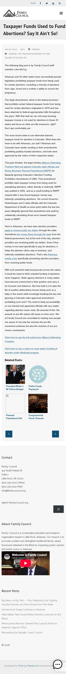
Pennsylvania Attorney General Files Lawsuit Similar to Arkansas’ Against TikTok (29, 625)
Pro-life (46, 54)
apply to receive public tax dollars (21, 230)
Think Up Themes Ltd (28, 666)
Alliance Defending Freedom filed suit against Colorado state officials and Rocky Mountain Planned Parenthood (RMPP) (33, 167)
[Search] (58, 509)
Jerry (22, 49)
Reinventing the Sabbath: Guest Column (22, 632)
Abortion (36, 49)
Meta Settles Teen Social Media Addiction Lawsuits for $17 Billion (31, 616)
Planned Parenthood (32, 54)
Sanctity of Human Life (15, 57)
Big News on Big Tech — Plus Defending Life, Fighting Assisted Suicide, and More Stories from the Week (29, 602)
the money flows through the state (34, 234)
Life (19, 54)
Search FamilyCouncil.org (15, 502)
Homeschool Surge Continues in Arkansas (23, 609)
